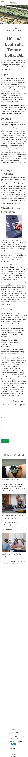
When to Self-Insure (10, 479)
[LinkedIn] (15, 744)
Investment (14, 753)
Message (4, 427)
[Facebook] (12, 744)
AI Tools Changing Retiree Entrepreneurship (13, 517)
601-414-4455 (15, 732)
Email (3, 417)
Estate (14, 754)
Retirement (14, 751)
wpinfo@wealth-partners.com (14, 741)
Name (3, 408)
